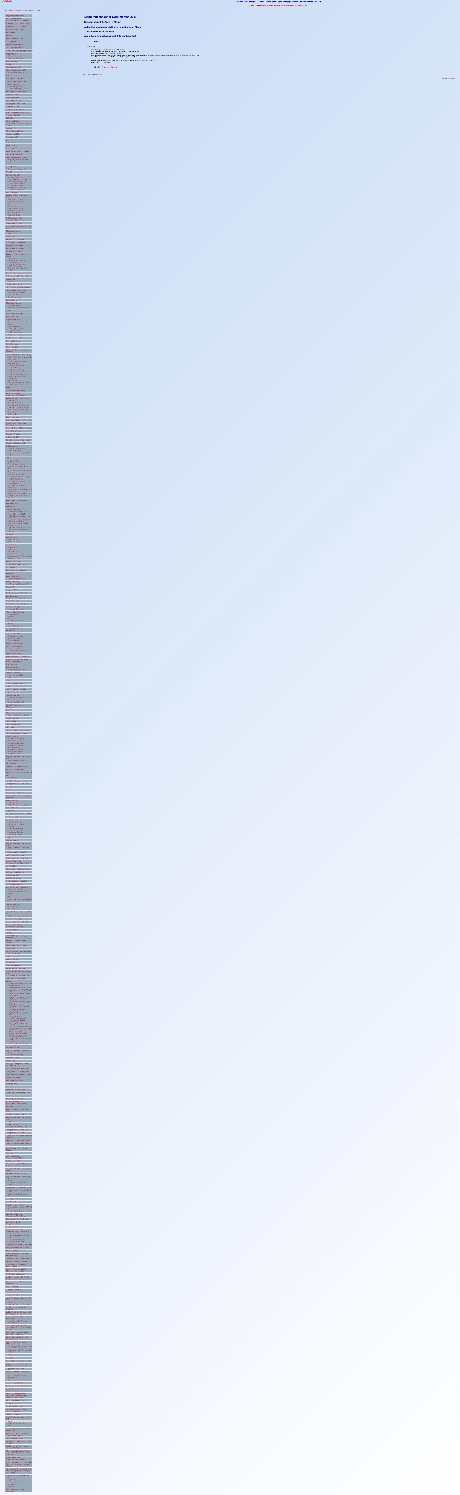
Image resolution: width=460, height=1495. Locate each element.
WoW (8, 956)
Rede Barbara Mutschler (17, 183)
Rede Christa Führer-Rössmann (18, 405)
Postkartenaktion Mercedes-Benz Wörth (19, 1191)
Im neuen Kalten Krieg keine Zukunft (17, 496)
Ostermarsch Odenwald (16, 743)
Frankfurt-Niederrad (14, 326)
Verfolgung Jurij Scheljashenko (17, 276)
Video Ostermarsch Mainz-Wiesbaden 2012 (17, 1376)
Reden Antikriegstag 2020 (16, 670)
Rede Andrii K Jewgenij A (16, 169)
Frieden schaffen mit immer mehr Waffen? (18, 351)
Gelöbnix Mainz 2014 (13, 1161)
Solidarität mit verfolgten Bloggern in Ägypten (20, 1002)
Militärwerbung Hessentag (15, 817)
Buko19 (8, 710)
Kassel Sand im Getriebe (15, 239)
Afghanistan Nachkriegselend (16, 500)
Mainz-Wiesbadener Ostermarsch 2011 (21, 10)
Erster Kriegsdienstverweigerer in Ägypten (20, 1039)
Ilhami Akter (10, 787)
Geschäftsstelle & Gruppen (291, 5)
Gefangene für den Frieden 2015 (17, 1071)
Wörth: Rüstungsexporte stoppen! (18, 1188)
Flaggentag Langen (13, 601)
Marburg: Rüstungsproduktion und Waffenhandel (19, 1064)
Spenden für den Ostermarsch (18, 1423)
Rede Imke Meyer (14, 213)
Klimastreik (10, 587)
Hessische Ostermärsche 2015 (17, 1114)
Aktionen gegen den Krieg (16, 474)
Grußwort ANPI (13, 414)
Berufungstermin (14, 1016)
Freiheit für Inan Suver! (14, 1438)
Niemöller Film (11, 192)
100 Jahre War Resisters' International (15, 630)
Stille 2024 (9, 118)
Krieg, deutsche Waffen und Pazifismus (16, 424)
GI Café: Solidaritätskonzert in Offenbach (17, 1308)
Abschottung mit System (15, 248)
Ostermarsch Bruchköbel (16, 738)
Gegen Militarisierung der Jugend (18, 1074)
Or (7, 140)
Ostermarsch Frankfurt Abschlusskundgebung (15, 750)
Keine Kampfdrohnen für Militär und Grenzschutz (17, 1254)
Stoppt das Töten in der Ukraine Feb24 (17, 196)
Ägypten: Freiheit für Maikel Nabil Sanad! (19, 991)
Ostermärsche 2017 (13, 904)
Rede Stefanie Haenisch (16, 206)
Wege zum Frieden (13, 434)
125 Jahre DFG (11, 866)
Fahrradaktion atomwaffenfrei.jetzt (18, 1361)
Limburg (10, 324)
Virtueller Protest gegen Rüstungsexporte (14, 706)
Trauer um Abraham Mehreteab (17, 1068)
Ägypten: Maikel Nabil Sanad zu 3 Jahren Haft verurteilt (20, 1030)
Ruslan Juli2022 (13, 539)
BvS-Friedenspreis (12, 446)
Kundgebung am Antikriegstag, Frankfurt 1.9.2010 (17, 1447)
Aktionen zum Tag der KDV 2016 (19, 975)
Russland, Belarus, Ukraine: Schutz (19, 428)
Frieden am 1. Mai (12, 316)
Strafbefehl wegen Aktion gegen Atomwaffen (17, 936)
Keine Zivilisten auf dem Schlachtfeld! (15, 1490)
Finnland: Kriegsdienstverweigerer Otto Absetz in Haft (18, 952)
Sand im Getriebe (12, 417)
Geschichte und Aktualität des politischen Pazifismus (17, 1333)
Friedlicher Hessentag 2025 (16, 70)
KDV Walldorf (11, 41)
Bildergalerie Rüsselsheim (17, 889)
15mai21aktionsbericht (15, 626)
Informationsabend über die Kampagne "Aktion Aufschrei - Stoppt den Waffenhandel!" (17, 1395)
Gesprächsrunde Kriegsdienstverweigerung (15, 597)
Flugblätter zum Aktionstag (17, 1018)
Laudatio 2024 (12, 220)
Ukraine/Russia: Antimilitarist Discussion (18, 486)
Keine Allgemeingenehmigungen (18, 273)
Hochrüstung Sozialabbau (15, 29)
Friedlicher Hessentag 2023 (16, 290)
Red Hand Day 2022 (13, 561)
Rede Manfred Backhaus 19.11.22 (19, 481)
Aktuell (252, 5)
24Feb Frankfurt (13, 363)
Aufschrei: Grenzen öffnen (15, 1090)
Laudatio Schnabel (14, 115)
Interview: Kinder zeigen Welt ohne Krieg (20, 454)
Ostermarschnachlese (15, 177)
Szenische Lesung (12, 781)
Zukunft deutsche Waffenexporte (18, 287)
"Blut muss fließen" (13, 1295)
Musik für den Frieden (14, 878)
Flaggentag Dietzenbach (16, 58)
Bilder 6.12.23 (12, 233)
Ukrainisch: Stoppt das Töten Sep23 (18, 269)
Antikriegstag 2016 (12, 959)
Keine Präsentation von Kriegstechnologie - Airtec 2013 (17, 1231)
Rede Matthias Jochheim (16, 208)
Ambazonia (10, 573)
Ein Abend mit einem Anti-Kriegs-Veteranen (18, 1442)
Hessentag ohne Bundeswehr (16, 1261)
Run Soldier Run (12, 503)
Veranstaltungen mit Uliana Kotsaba (20, 556)
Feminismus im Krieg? (14, 314)
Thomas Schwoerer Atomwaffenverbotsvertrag (17, 649)
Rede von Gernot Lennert (17, 1182)
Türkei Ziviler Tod (12, 98)
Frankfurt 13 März (15, 478)
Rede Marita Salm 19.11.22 (17, 483)
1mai (7, 692)
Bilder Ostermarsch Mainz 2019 (18, 760)
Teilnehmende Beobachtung (17, 72)
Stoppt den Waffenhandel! (15, 1369)
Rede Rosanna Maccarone (18, 374)
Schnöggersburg (12, 1287)
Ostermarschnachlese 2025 (16, 81)
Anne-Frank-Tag (11, 145)
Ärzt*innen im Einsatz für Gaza (17, 23)
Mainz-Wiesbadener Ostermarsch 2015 (18, 1118)
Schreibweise (12, 547)
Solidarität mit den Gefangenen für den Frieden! (18, 1313)
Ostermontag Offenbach (16, 702)
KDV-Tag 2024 (11, 167)
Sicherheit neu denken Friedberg (18, 151)
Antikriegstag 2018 (12, 801)
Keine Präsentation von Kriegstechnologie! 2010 (16, 1240)
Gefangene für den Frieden (16, 1133)
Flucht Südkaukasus (13, 431)
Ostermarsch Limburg (15, 741)
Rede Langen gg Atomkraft (17, 361)
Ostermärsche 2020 (13, 695)
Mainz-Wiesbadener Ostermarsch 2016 (18, 1051)
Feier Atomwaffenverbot (14, 646)
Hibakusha (11, 677)
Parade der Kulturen (13, 965)
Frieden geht (10, 820)
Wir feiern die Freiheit (14, 1406)
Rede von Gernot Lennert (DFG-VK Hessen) (20, 1208)
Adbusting (9, 387)
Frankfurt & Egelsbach (15, 609)
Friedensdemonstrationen (15, 793)
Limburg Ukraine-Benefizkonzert (19, 383)
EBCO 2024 (10, 148)
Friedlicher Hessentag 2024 (16, 157)
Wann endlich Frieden (14, 341)
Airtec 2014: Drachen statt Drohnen (18, 1140)
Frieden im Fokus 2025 (14, 38)
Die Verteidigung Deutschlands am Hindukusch (18, 1429)
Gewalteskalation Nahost (15, 245)
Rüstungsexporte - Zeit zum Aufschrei (16, 1283)
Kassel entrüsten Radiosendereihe (18, 814)
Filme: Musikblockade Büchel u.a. (18, 1247)
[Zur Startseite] (8, 1)
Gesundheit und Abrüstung (16, 683)
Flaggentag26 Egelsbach (15, 16)
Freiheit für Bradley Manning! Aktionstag (16, 1318)
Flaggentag (10, 811)
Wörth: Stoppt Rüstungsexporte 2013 (18, 1195)
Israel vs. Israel (11, 1355)
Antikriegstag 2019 (12, 718)
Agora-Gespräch (12, 344)
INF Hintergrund (13, 778)
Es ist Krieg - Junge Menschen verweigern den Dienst (17, 1434)
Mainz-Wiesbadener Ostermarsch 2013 (18, 1299)
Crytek (8, 896)
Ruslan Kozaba (11, 537)
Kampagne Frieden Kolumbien (17, 570)
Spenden (11, 1486)
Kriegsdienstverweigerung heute (18, 1093)
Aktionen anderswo (14, 305)
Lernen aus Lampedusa (14, 1227)
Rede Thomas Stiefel (15, 204)
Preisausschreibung (14, 450)
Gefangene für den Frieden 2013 (17, 1219)
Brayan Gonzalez (12, 664)
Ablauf (38, 10)
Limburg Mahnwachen (16, 480)
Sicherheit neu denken (14, 653)
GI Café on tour (11, 1403)
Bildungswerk (261, 5)
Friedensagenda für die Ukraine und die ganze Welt (20, 461)
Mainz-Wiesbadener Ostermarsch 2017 (18, 913)
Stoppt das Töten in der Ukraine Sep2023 (17, 255)
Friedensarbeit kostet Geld (15, 978)
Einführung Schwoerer (16, 621)
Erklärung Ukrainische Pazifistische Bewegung (20, 490)
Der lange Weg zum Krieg (15, 104)
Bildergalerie (13, 378)
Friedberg (11, 281)
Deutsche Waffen (12, 61)
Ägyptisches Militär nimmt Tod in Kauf (19, 1013)
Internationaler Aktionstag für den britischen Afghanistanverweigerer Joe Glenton (18, 1470)
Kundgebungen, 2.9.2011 (17, 1020)
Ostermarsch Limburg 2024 (17, 187)
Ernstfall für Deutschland (15, 110)
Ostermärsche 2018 (13, 840)
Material (277, 5)
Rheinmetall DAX (12, 347)
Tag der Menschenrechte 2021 (17, 564)
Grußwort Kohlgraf (14, 215)
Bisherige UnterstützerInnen (17, 1482)
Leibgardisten (11, 567)
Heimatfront (10, 1153)
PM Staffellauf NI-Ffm (16, 828)
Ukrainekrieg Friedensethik (16, 242)
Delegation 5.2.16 (14, 558)
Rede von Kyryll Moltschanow (18, 407)
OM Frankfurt (12, 907)
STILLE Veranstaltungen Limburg (18, 26)
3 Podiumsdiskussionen (15, 612)
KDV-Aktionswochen (13, 303)
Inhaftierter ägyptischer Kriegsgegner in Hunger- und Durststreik (18, 1023)
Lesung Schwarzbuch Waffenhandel (19, 1258)
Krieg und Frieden (12, 107)
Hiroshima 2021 (11, 590)
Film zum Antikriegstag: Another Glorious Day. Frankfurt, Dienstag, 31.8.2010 (18, 1453)
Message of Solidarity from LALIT (19, 1211)
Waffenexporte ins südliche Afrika (18, 1386)
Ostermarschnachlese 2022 (17, 512)
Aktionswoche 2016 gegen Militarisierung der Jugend (15, 926)
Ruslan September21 (15, 542)
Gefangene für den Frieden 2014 (17, 1130)
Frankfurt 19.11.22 (14, 401)
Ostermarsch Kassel (15, 753)
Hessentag (9, 1358)
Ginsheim (9, 790)
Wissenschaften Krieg (14, 284)
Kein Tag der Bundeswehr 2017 (17, 887)
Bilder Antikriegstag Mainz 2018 (19, 805)
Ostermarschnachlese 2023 (17, 322)
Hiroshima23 (10, 279)
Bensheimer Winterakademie (16, 91)
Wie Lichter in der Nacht (15, 78)
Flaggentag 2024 (12, 137)
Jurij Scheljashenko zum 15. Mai (19, 307)
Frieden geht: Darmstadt (16, 822)
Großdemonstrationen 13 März (19, 476)
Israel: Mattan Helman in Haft (16, 852)
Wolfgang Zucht (11, 1084)
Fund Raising (11, 721)
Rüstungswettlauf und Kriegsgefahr (20, 916)
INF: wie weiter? (12, 763)
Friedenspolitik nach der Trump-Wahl (18, 124)
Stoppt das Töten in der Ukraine (17, 398)
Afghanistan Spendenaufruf (17, 579)
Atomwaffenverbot (12, 808)
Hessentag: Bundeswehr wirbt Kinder (18, 160)
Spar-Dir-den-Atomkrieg (14, 1080)
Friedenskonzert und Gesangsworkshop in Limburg (17, 19)
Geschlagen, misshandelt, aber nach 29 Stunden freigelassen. (19, 1042)
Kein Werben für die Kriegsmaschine (13, 1223)
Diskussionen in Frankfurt (15, 872)
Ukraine (8, 458)
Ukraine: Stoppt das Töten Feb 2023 (19, 355)
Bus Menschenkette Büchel (16, 593)
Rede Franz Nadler (15, 266)
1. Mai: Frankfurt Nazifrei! (15, 1290)
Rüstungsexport (13, 614)
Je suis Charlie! (11, 1124)
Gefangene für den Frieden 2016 (17, 922)
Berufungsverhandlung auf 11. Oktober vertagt (19, 1010)
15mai (8, 686)
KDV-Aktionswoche (13, 231)
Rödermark (10, 506)
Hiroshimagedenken (13, 673)
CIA (7, 1096)
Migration (11, 617)
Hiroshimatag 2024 (13, 134)
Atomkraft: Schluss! (13, 1414)
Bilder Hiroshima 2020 (15, 675)
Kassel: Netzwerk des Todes (16, 968)
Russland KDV (11, 32)
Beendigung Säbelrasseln (16, 493)
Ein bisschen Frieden (14, 251)
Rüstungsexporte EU (13, 713)
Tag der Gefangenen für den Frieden (16, 1390)
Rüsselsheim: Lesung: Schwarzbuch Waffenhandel (16, 1215)
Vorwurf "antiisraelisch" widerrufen (19, 772)
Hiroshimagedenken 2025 (15, 44)
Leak (9, 164)
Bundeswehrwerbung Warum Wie (18, 657)
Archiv (304, 5)
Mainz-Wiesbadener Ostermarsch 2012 (18, 1372)
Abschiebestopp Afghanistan (16, 919)
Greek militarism (12, 930)
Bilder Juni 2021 (13, 551)
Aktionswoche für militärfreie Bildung (16, 1149)
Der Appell (10, 534)
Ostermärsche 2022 (13, 509)
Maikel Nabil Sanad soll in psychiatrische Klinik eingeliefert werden (19, 1006)
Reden (10, 1121)
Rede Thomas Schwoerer (17, 260)
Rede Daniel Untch (15, 367)
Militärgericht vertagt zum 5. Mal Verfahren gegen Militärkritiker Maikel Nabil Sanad (19, 998)
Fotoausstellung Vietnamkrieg (17, 733)
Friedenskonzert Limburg (15, 131)
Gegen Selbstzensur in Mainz (18, 1127)
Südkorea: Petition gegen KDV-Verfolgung (17, 1110)
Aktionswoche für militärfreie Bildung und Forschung (16, 1343)
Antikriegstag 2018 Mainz (16, 803)
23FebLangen (12, 359)
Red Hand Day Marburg (14, 643)
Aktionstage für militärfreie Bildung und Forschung (19, 1265)
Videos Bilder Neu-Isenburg (18, 830)
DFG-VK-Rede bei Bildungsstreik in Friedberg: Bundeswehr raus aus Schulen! (19, 1464)
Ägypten (9, 981)
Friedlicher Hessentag (14, 724)
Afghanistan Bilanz (13, 576)
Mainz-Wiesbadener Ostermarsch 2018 (18, 844)
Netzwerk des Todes (13, 1077)
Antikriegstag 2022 (12, 437)
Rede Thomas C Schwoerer (17, 199)
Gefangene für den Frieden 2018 (17, 784)
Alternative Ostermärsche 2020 (18, 698)
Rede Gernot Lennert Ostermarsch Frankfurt (20, 516)
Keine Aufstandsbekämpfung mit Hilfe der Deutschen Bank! (18, 1270)
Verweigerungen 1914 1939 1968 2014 (17, 1165)
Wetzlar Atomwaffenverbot (15, 390)
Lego (7, 680)
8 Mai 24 (9, 172)
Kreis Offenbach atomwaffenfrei (17, 604)
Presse (10, 1426)
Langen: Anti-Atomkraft (14, 884)
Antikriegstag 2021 (12, 582)
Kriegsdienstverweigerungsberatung (19, 51)
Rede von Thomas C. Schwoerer (19, 1304)
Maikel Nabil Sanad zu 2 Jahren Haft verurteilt (19, 994)
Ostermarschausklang (15, 1055)
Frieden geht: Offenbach (16, 832)
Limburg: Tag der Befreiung (16, 689)
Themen (270, 5)
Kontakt (444, 78)
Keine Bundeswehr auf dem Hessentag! (17, 892)
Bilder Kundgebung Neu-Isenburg (19, 715)
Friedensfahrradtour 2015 (15, 1099)
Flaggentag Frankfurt (15, 56)
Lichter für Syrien (12, 1058)
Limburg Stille (11, 236)
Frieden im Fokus (12, 121)
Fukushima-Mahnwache (14, 1202)
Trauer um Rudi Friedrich (15, 47)
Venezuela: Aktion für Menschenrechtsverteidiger (16, 1102)
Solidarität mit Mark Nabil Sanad (19, 988)
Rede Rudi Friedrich (14, 403)
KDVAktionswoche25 (13, 67)
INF (7, 775)
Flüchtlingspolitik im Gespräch (17, 869)
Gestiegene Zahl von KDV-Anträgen (19, 420)
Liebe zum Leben (12, 95)
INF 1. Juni (10, 727)
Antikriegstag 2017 (12, 875)
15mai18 (9, 837)
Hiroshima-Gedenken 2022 (15, 443)
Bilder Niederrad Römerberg (18, 521)
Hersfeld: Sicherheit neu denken (17, 730)
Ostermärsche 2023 (13, 319)
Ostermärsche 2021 (13, 634)
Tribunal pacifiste (12, 1199)
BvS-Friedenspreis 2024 (14, 218)
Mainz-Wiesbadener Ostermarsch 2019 (18, 757)
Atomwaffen (12, 619)
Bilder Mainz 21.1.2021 (15, 554)
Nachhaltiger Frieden (13, 101)
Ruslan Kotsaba (11, 545)
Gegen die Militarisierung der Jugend (16, 1365)
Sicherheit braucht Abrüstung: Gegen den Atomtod (17, 660)
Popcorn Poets (109, 67)
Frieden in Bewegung (14, 607)
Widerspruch (10, 948)
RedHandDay (10, 1061)
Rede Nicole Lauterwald (16, 210)
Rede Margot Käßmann (16, 201)
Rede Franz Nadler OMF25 (18, 88)
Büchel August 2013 (13, 1250)
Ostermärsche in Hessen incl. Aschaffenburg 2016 (17, 1047)
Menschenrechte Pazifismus (16, 945)
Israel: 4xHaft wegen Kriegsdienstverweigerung (15, 394)
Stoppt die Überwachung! (15, 1205)
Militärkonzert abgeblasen (15, 1274)
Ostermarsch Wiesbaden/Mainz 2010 (17, 1476)
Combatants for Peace (14, 223)
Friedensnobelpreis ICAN (15, 855)
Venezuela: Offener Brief (15, 769)
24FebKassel (12, 380)
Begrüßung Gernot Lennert (17, 181)
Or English (11, 142)
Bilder (10, 1185)
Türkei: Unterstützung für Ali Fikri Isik (18, 1144)
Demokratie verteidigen (14, 154)
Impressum (451, 78)
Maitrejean (9, 933)
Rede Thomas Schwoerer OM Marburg (18, 530)
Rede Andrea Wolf (15, 330)
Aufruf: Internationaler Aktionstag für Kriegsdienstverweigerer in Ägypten (20, 1027)
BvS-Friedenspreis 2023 (14, 338)
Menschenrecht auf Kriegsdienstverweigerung (15, 1458)
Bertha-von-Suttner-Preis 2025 (17, 113)
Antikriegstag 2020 (12, 667)
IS (6, 1087)
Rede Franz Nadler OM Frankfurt (19, 519)
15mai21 (9, 624)
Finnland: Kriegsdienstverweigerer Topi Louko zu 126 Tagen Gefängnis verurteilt (19, 1327)
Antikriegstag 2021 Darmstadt (18, 584)
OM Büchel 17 (12, 909)
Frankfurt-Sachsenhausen (16, 87)
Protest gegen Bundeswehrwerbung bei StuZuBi (20, 1347)
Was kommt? (10, 64)
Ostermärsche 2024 (13, 175)
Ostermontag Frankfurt (15, 700)
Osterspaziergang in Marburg (16, 1383)
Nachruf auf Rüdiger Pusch (16, 1400)
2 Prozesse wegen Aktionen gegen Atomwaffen (18, 797)
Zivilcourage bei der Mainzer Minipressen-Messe (16, 1410)
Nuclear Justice (11, 300)
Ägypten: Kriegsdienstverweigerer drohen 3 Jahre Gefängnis (20, 1035)
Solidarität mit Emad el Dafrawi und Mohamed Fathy (20, 984)
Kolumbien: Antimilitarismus (16, 766)
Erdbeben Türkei (12, 335)
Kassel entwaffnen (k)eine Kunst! (18, 440)
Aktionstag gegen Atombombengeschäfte (14, 1157)
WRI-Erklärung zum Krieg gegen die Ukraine (20, 471)
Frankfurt (11, 258)
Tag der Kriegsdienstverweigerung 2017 (18, 900)
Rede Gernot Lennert (15, 297)
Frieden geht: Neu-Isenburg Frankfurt (17, 825)
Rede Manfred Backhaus (17, 189)
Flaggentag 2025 (12, 54)
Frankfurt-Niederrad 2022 (16, 514)
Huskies (9, 128)
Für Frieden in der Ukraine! (16, 1174)
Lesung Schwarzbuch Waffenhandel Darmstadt (19, 1136)
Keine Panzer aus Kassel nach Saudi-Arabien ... (17, 1338)
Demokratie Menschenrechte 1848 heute (18, 227)
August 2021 (12, 549)
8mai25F (9, 75)
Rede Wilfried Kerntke (16, 185)
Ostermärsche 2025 (13, 84)
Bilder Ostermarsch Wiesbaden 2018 (18, 848)
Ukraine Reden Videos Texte (17, 464)
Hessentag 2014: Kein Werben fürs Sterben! (18, 1170)
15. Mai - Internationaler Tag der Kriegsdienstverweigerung (17, 1278)
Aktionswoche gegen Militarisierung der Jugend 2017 (17, 862)
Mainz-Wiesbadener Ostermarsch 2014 (18, 1177)
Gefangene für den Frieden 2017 (17, 858)
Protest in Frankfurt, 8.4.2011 (18, 1033)
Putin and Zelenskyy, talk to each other (19, 467)
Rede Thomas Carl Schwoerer (19, 371)
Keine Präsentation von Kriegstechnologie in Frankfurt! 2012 (18, 1235)
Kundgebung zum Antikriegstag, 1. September (19, 1351)
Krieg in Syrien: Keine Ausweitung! (19, 1244)
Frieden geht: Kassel (15, 834)
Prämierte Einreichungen (16, 448)
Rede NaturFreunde (15, 332)
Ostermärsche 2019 (13, 736)
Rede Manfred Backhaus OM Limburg (18, 524)
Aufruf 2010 (12, 1484)
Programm (11, 1302)
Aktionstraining (13, 1292)
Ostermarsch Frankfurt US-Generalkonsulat (17, 746)
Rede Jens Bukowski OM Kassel (19, 527)
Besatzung (10, 35)
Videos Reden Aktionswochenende (20, 357)
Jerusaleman (10, 962)
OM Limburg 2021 (14, 638)
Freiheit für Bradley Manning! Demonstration (18, 1322)
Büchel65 (9, 1106)
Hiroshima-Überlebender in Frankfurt (16, 941)
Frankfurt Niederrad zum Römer (18, 179)
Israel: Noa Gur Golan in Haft (16, 881)
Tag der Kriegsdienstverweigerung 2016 (18, 972)
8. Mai (8, 311)
